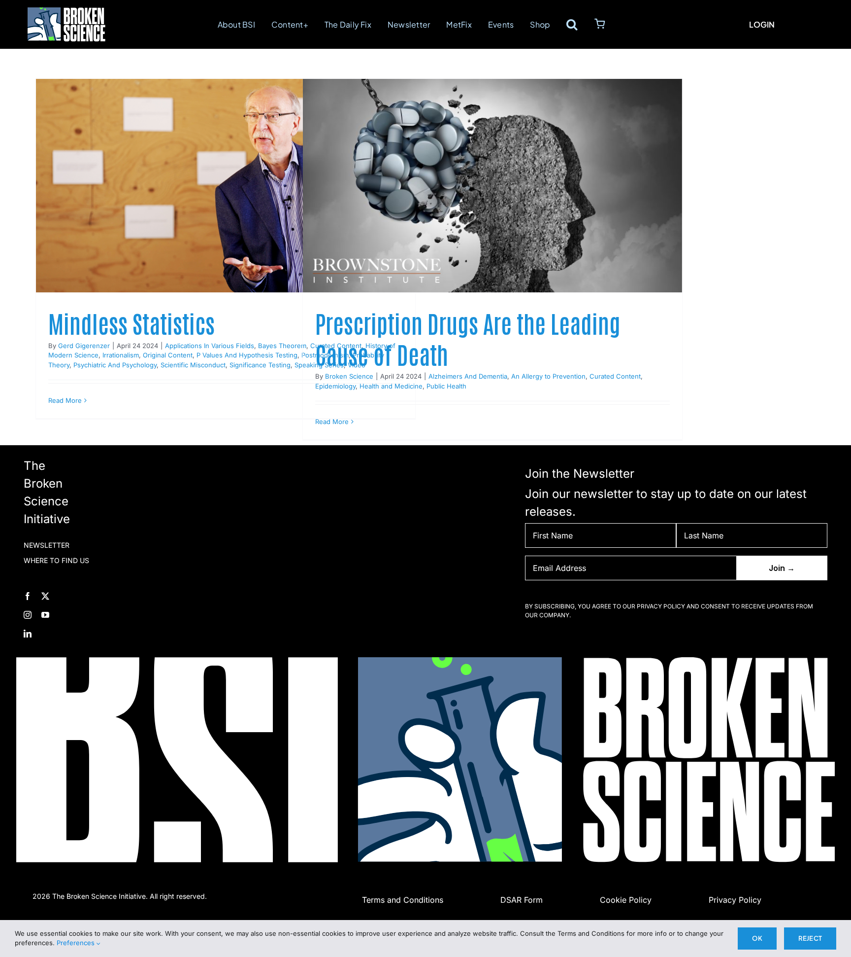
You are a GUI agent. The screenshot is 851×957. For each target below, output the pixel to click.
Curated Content (615, 376)
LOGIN (762, 24)
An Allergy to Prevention (548, 376)
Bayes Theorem (282, 346)
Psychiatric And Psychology (115, 365)
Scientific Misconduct (193, 365)
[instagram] (28, 615)
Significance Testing (260, 365)
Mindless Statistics (131, 323)
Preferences (77, 943)
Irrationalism (120, 355)
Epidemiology (335, 386)
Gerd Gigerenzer (84, 346)
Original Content (168, 355)
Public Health (446, 386)
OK (757, 938)
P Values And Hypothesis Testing (246, 355)
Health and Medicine (391, 386)
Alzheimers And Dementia (467, 376)
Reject (810, 938)
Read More (65, 400)
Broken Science (349, 376)
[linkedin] (28, 634)
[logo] (66, 13)
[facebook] (28, 596)
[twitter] (45, 596)
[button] (571, 24)
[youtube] (45, 615)
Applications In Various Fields (209, 346)
